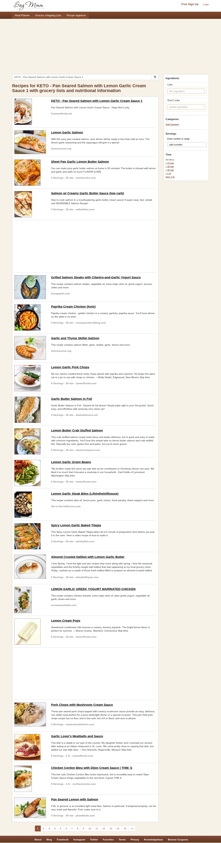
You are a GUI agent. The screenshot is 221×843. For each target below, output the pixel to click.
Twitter (94, 839)
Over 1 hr (170, 177)
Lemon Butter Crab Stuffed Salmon (77, 430)
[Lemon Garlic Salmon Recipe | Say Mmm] (30, 142)
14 (118, 828)
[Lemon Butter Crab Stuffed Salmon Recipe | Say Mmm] (30, 441)
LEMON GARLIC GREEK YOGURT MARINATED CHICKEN (93, 589)
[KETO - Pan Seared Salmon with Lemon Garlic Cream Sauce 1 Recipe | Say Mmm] (30, 112)
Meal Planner (22, 15)
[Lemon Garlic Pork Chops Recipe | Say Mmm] (30, 378)
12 (103, 828)
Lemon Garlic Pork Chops (70, 367)
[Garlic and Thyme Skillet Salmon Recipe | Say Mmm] (30, 348)
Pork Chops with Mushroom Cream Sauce (82, 705)
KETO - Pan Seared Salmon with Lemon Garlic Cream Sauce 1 (96, 101)
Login (206, 4)
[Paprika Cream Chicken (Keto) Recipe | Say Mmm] (30, 317)
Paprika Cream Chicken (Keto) (73, 306)
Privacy (135, 839)
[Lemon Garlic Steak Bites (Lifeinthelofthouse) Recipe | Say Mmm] (30, 504)
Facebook (63, 839)
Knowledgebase (153, 839)
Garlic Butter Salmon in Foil (71, 399)
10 (89, 828)
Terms (122, 839)
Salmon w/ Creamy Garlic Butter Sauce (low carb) (87, 193)
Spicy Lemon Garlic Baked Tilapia (76, 525)
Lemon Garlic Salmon (67, 132)
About (38, 839)
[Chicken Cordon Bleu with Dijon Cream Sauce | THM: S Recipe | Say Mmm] (30, 779)
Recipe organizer (76, 15)
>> (132, 828)
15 (125, 828)
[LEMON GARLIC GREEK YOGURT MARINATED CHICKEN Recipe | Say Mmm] (30, 600)
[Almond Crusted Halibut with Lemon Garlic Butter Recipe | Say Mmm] (30, 567)
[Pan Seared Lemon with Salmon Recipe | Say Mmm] (30, 807)
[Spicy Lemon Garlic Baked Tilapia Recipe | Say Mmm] (30, 536)
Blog (49, 839)
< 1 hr (168, 173)
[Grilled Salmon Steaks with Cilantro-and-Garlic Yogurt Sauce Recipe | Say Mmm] (30, 287)
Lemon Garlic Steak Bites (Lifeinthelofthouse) (84, 493)
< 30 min (170, 166)
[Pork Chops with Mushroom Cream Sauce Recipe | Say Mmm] (30, 714)
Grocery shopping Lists (48, 15)
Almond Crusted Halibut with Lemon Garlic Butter (87, 557)
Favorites (108, 839)
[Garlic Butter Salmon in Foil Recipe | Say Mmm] (30, 410)
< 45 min (170, 170)
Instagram (79, 839)
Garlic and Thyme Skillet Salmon (75, 338)
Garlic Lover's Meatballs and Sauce (77, 736)
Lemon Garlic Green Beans (71, 462)
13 (110, 828)
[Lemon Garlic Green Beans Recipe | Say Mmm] (30, 473)
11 (96, 828)
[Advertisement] (110, 45)
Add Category (172, 124)
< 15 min (170, 163)
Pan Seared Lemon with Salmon (74, 799)
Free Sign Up (190, 4)
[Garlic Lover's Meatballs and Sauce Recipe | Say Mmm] (30, 747)
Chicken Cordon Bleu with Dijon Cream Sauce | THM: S (91, 768)
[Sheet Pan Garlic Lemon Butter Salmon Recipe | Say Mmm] (30, 172)
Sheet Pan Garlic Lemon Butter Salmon (80, 161)
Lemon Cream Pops (65, 620)
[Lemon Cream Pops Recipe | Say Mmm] (30, 631)
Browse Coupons (178, 839)
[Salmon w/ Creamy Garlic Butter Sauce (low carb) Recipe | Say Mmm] (30, 204)
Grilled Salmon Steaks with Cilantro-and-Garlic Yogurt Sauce (96, 277)
